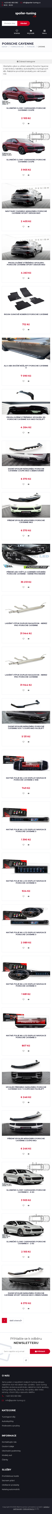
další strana (15, 1320)
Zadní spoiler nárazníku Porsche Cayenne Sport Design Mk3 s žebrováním (26, 1294)
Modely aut (7, 1455)
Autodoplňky (8, 1421)
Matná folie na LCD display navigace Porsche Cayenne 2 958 (26, 779)
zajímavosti (17, 1509)
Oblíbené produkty (10, 1485)
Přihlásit (41, 1351)
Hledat (23, 23)
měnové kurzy (28, 1509)
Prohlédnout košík (10, 1476)
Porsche (31, 47)
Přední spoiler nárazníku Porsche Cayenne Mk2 (26, 521)
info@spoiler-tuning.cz (32, 3)
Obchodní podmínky (11, 1451)
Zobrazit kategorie (26, 61)
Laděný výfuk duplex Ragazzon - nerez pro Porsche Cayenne (26, 624)
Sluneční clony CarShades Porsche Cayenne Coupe (26, 109)
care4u (46, 1507)
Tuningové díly (17, 47)
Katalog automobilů (11, 1489)
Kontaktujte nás (9, 1442)
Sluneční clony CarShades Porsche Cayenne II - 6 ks (26, 1191)
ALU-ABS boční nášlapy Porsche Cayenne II (26, 367)
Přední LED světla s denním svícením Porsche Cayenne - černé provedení (26, 573)
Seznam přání (8, 1480)
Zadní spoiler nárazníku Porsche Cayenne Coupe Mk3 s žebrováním (26, 470)
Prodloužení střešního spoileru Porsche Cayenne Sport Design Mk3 (26, 264)
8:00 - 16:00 (8, 5)
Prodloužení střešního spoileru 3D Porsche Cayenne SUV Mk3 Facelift (26, 418)
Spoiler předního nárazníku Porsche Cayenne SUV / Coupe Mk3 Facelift (26, 1088)
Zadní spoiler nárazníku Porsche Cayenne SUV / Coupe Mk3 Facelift (26, 727)
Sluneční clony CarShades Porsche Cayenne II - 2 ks (26, 1242)
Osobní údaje (8, 1446)
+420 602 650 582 (11, 3)
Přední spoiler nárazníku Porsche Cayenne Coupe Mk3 (26, 1139)
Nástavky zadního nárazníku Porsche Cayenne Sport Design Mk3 (26, 212)
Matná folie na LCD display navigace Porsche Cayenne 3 (26, 830)
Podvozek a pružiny (11, 1426)
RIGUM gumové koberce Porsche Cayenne (26, 314)
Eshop (4, 47)
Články (5, 1460)
